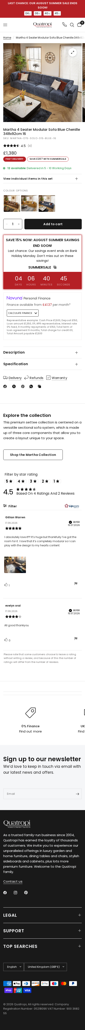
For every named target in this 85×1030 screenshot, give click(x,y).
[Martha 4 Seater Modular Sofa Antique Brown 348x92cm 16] (12, 203)
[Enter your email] (77, 794)
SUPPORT (13, 931)
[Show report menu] (76, 584)
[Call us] (64, 25)
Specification (15, 363)
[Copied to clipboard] (40, 386)
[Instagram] (18, 892)
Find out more (30, 731)
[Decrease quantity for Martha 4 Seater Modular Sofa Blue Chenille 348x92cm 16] (6, 224)
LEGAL (10, 915)
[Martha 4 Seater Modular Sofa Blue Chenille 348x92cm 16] (47, 203)
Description (14, 352)
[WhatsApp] (32, 386)
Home (7, 37)
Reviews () (42, 146)
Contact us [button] (12, 881)
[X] (14, 386)
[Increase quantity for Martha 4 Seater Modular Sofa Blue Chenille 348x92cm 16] (18, 224)
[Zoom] (72, 52)
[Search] (72, 25)
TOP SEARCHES (20, 946)
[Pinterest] (23, 386)
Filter (12, 506)
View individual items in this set (28, 179)
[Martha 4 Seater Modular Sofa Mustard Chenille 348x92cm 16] (29, 203)
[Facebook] (5, 386)
